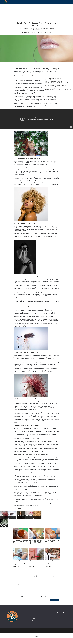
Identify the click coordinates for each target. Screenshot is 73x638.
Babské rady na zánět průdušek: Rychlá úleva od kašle (17, 575)
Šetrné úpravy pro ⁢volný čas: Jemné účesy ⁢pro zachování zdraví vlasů (58, 89)
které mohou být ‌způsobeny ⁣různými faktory (43, 309)
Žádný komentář (50, 28)
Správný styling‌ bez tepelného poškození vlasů (54, 86)
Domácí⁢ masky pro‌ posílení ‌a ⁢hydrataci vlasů (54, 81)
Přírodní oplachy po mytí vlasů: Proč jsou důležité (55, 88)
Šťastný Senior (37, 29)
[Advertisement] (36, 12)
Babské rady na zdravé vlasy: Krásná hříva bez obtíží (41, 32)
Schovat (60, 76)
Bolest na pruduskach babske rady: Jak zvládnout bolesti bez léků (56, 575)
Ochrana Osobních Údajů (42, 629)
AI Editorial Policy (36, 636)
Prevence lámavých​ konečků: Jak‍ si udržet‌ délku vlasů (56, 85)
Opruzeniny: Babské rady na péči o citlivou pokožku (36, 575)
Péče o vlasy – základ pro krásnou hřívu (53, 78)
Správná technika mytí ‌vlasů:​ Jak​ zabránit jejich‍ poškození (56, 82)
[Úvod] (22, 32)
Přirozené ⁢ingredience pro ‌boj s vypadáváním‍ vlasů (55, 83)
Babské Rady (26, 28)
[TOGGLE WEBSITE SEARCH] (69, 2)
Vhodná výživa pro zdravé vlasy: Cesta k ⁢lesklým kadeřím (56, 79)
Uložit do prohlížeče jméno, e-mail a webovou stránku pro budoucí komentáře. (30, 596)
